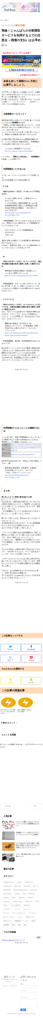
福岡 (19, 925)
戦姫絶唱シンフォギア (21, 921)
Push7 (10, 681)
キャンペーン (27, 909)
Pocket (31, 660)
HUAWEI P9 (7, 890)
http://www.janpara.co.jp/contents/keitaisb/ (19, 151)
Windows (6, 897)
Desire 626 (27, 886)
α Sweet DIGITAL (16, 905)
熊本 (13, 925)
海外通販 (6, 925)
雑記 (25, 925)
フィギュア (32, 913)
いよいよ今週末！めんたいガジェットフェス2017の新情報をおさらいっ (28, 824)
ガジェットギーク (9, 986)
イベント (17, 909)
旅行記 (34, 921)
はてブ (10, 658)
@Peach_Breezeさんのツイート (13, 940)
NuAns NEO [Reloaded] (20, 890)
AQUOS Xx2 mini (9, 882)
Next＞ (36, 806)
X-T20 (14, 897)
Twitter (10, 649)
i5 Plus (37, 901)
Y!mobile (30, 897)
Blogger (33, 1013)
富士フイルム (8, 921)
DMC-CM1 (17, 886)
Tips (24, 894)
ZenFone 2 (7, 901)
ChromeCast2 (7, 886)
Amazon (19, 882)
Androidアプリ (29, 882)
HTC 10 (35, 886)
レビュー (20, 917)
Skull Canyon (7, 894)
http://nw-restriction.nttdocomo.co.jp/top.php (26, 445)
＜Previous (7, 806)
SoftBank (17, 894)
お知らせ (26, 905)
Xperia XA (22, 897)
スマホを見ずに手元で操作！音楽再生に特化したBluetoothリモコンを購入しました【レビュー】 (28, 845)
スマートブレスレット (19, 913)
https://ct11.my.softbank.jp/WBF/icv (23, 454)
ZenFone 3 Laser (17, 901)
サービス (6, 913)
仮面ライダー (30, 917)
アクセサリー (8, 909)
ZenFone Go (28, 901)
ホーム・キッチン (9, 917)
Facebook (31, 649)
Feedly (31, 682)
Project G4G (33, 890)
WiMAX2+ (32, 894)
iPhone (6, 905)
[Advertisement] (21, 392)
